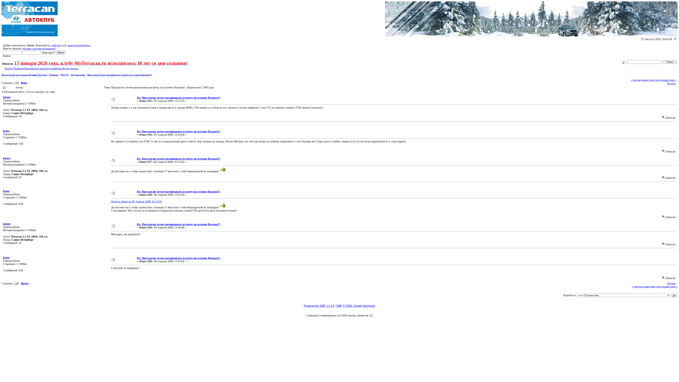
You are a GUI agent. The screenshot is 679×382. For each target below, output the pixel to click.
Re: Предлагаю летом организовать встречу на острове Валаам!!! (178, 97)
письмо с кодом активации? (39, 48)
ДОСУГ (65, 75)
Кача (6, 130)
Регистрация (70, 68)
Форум (9, 68)
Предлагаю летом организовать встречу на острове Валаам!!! (119, 75)
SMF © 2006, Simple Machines (355, 305)
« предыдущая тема (642, 80)
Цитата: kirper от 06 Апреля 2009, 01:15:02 (136, 201)
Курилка (53, 75)
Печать (671, 83)
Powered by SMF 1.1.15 (319, 305)
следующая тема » (665, 80)
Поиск (27, 68)
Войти (59, 68)
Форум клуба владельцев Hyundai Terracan (24, 75)
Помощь (19, 68)
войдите (57, 45)
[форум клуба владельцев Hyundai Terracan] (29, 35)
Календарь (37, 68)
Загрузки (49, 68)
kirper (7, 97)
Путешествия (78, 75)
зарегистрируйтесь (79, 45)
